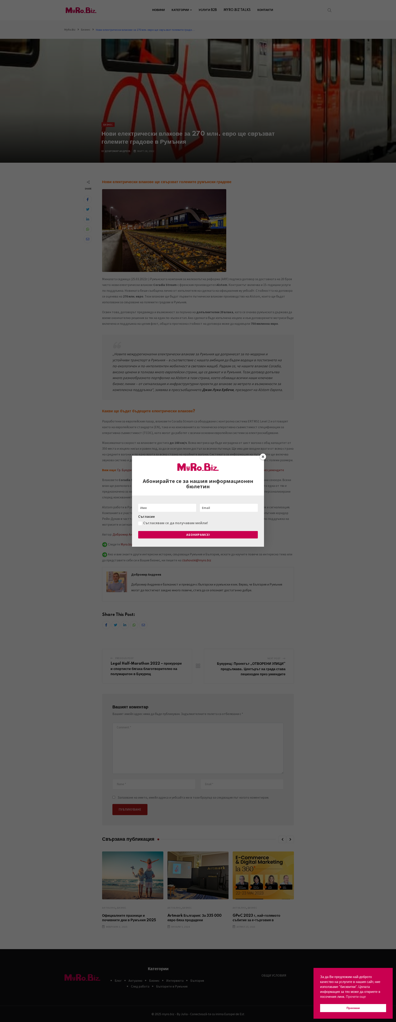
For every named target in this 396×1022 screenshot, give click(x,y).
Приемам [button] (353, 1008)
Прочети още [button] (356, 996)
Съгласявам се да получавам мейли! (175, 523)
